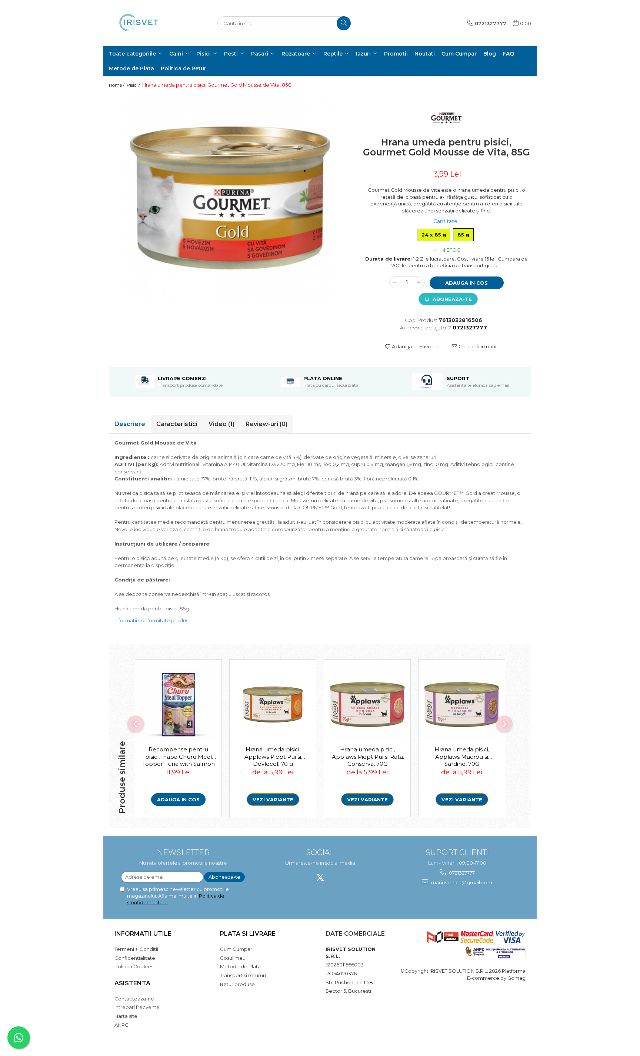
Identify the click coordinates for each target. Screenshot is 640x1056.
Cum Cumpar (236, 949)
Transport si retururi (243, 975)
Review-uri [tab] (266, 424)
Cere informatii (476, 346)
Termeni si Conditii (136, 949)
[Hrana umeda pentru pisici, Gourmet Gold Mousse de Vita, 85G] (230, 197)
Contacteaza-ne (134, 999)
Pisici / (134, 85)
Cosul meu (233, 958)
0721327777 (461, 873)
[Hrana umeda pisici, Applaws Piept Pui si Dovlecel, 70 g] (272, 704)
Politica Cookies (133, 966)
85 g (463, 235)
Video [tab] (221, 424)
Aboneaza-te (451, 299)
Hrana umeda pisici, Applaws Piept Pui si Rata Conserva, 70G (367, 756)
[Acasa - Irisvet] (146, 23)
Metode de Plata (131, 68)
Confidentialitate (134, 958)
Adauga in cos (466, 283)
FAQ (508, 53)
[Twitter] (320, 877)
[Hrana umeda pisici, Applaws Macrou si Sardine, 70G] (461, 704)
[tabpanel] (230, 197)
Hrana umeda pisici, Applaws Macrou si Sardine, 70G (461, 756)
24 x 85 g (433, 235)
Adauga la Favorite (415, 346)
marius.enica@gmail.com (461, 882)
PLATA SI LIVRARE (248, 933)
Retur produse (237, 984)
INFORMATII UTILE (142, 933)
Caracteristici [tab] (176, 424)
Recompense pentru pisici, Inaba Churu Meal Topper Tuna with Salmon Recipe (178, 756)
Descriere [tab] (129, 424)
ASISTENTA (132, 983)
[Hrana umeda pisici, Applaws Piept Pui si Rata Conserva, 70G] (367, 704)
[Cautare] (344, 23)
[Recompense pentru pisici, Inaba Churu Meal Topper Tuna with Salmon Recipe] (178, 704)
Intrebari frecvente (137, 1007)
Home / (117, 85)
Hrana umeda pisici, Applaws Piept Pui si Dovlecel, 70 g (272, 756)
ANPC (121, 1025)
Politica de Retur (183, 68)
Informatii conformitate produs (151, 620)
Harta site (125, 1016)
